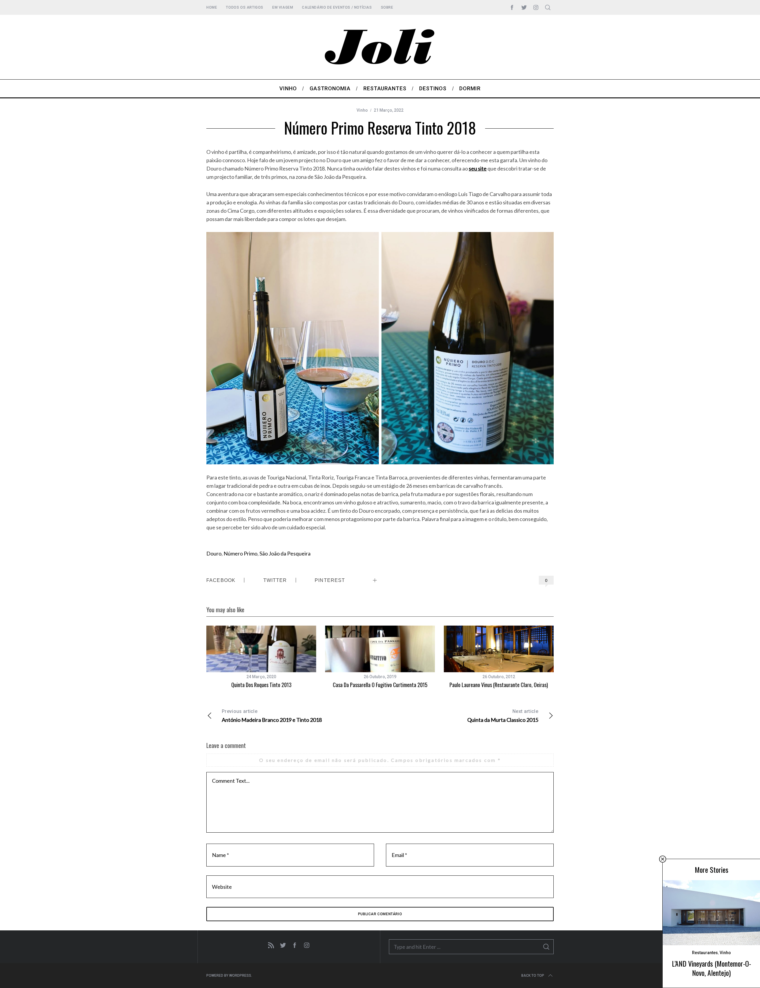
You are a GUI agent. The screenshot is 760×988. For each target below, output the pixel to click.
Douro (213, 553)
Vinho (362, 110)
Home (211, 7)
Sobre (387, 7)
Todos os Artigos (244, 7)
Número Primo (240, 553)
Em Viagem (282, 7)
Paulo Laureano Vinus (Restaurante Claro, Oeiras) (498, 685)
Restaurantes (705, 952)
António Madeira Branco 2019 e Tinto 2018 (272, 715)
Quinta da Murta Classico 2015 (502, 715)
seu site (478, 168)
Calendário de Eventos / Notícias (337, 7)
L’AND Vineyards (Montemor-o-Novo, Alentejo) (711, 968)
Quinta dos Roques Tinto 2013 (261, 685)
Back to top (532, 975)
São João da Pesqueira (285, 553)
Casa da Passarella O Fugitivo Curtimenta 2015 (380, 685)
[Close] (662, 859)
